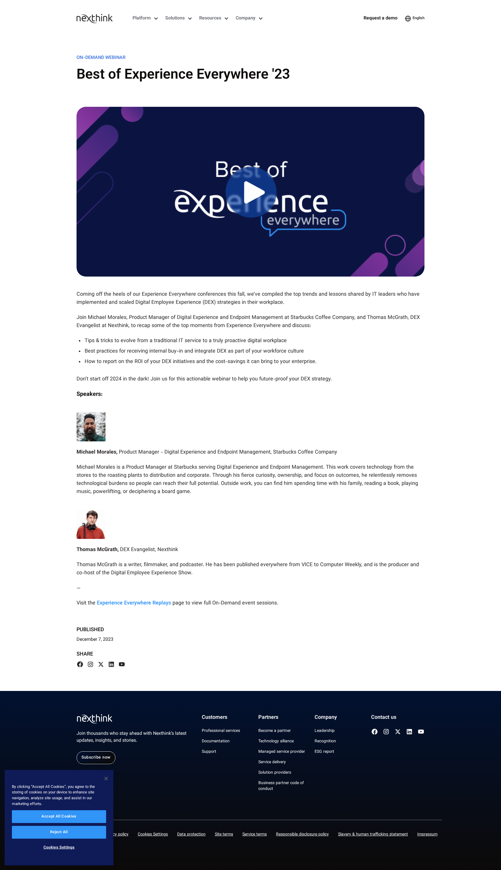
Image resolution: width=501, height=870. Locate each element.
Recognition (325, 741)
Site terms (224, 834)
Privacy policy (116, 834)
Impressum (427, 834)
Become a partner (274, 731)
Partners (268, 717)
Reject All (59, 832)
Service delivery (272, 762)
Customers (214, 717)
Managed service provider (281, 752)
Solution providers (274, 773)
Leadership (325, 731)
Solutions (175, 18)
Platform (141, 18)
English (418, 18)
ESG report (324, 752)
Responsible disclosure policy (302, 834)
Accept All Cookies (59, 817)
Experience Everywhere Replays (134, 603)
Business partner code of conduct (281, 786)
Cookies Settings (153, 834)
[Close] (106, 778)
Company (245, 18)
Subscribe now (95, 758)
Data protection (191, 834)
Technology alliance (276, 741)
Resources (210, 18)
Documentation (216, 741)
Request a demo (380, 18)
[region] (59, 817)
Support (209, 752)
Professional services (221, 731)
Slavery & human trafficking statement (373, 834)
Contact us (383, 717)
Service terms (254, 834)
